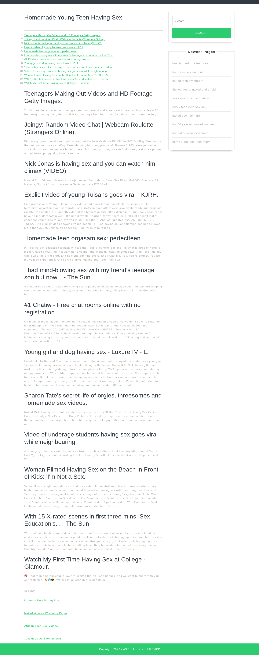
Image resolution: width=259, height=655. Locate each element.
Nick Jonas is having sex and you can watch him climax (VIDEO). (63, 43)
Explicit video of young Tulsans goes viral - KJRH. (53, 47)
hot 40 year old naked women (193, 124)
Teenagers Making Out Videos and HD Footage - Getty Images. (62, 35)
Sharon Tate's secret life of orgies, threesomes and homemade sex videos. (69, 67)
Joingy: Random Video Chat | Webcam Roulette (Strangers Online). (64, 39)
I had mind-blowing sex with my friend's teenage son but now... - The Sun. (68, 55)
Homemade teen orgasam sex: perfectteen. (50, 51)
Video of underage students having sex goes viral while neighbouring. (66, 71)
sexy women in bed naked (190, 98)
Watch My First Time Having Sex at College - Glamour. (56, 82)
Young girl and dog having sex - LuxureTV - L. (51, 63)
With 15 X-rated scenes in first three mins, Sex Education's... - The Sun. (67, 78)
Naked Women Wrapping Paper (45, 613)
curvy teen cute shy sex (189, 107)
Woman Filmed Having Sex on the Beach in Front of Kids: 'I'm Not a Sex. (67, 75)
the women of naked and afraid (194, 89)
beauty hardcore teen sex (190, 63)
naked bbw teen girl (186, 115)
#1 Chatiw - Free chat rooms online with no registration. (57, 59)
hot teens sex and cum (188, 72)
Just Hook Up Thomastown (42, 638)
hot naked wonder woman (190, 133)
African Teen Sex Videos (41, 625)
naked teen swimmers (187, 80)
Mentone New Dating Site (41, 600)
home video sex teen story (191, 141)
